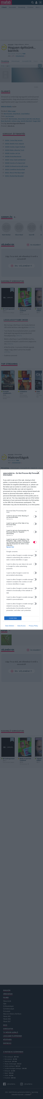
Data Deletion (9, 626)
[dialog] (21, 549)
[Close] (39, 473)
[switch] (35, 516)
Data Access (21, 626)
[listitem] (21, 511)
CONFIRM (13, 618)
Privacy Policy (33, 626)
